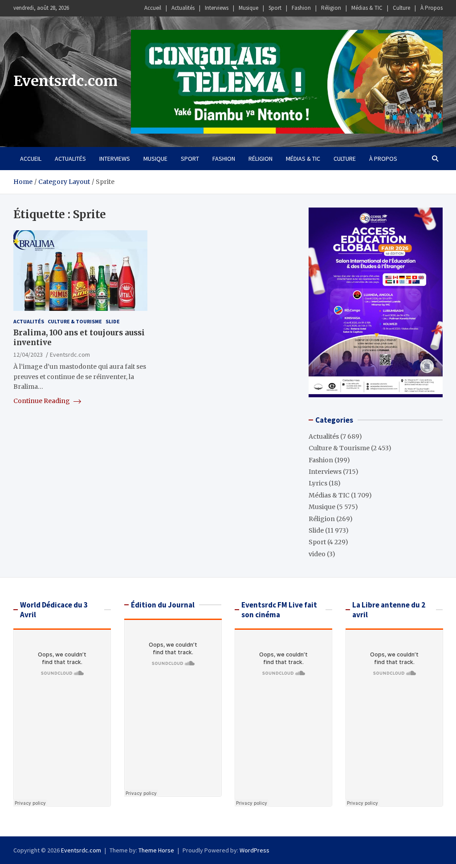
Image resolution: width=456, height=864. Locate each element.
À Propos (431, 8)
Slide (113, 321)
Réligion (331, 8)
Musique (248, 8)
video (317, 554)
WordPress (254, 850)
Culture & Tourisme (75, 321)
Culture (401, 8)
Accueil (152, 8)
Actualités (183, 8)
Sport (275, 8)
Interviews (216, 8)
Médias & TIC (367, 8)
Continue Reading (42, 401)
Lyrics (318, 483)
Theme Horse (156, 850)
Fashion (301, 8)
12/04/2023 (28, 354)
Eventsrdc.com (65, 81)
